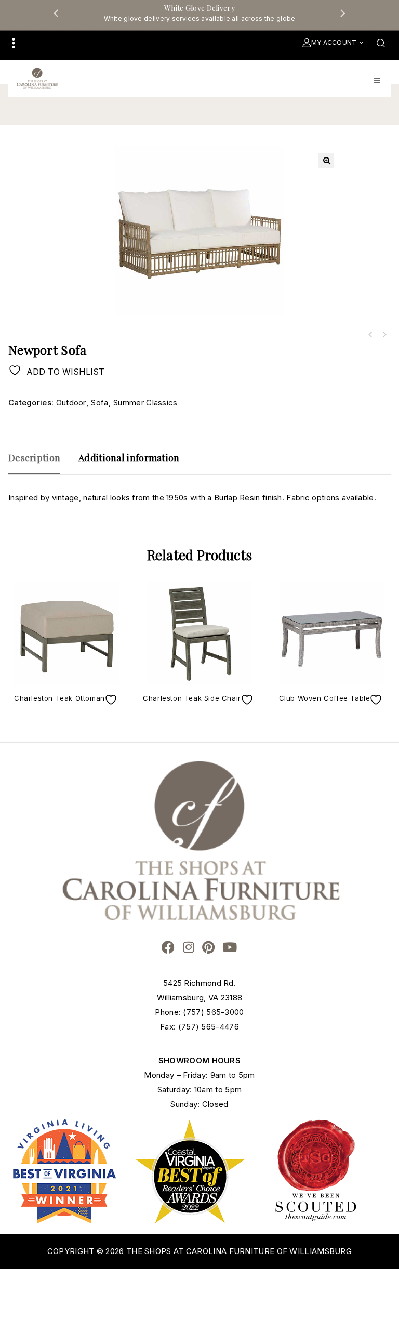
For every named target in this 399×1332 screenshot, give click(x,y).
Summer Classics (145, 402)
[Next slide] (342, 13)
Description (34, 458)
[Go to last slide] (56, 13)
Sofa (99, 402)
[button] (326, 160)
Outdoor (71, 402)
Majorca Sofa (384, 334)
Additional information (129, 458)
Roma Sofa (370, 334)
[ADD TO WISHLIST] (112, 699)
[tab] (39, 462)
